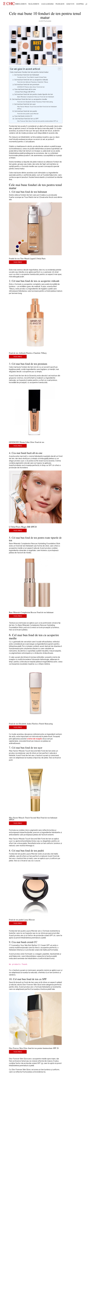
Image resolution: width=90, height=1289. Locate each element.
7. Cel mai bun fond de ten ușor (24, 104)
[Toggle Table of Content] (59, 68)
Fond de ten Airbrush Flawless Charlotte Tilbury (32, 82)
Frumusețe (60, 4)
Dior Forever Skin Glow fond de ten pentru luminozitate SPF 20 (37, 121)
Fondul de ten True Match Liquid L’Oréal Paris (31, 77)
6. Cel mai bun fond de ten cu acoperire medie (28, 99)
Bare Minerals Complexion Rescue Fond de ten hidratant (35, 97)
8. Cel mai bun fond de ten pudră (25, 111)
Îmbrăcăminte (21, 4)
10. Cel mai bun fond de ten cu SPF (25, 119)
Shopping (80, 4)
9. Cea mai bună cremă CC (22, 116)
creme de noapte (34, 739)
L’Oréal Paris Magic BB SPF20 (25, 92)
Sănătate (70, 4)
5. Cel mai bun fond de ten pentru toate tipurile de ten (33, 94)
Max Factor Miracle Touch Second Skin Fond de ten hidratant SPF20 (37, 108)
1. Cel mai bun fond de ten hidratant (26, 75)
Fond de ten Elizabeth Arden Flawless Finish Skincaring (35, 102)
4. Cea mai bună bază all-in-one (24, 89)
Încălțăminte (33, 4)
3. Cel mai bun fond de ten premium (26, 84)
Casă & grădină (47, 4)
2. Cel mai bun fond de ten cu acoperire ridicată (30, 80)
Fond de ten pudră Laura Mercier (27, 113)
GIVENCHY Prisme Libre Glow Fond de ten (31, 87)
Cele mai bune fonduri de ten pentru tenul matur (29, 72)
